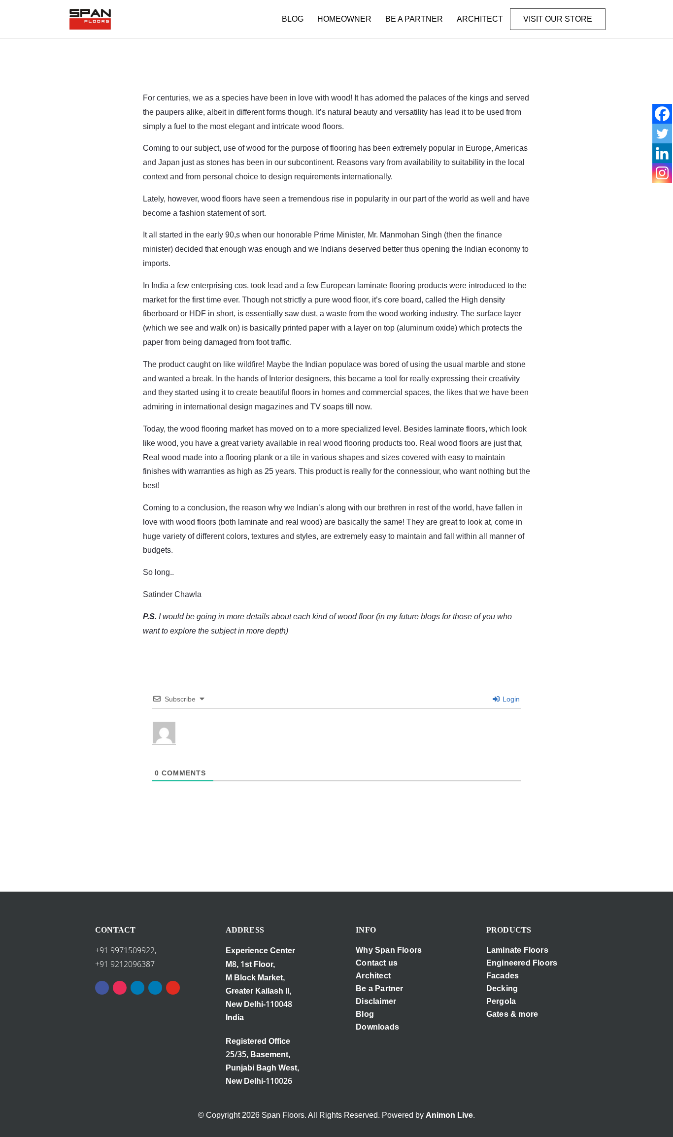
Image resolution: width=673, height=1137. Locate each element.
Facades (502, 975)
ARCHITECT (480, 19)
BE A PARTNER (414, 19)
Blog (365, 1014)
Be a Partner (379, 988)
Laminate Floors (517, 950)
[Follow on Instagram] (120, 988)
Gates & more (512, 1014)
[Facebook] (662, 114)
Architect (373, 975)
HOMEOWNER (344, 19)
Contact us (377, 963)
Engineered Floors (521, 963)
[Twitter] (662, 133)
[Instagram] (662, 173)
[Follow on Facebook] (102, 988)
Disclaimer (376, 1001)
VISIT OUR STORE (557, 19)
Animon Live (449, 1115)
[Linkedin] (662, 153)
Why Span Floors (389, 950)
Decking (502, 988)
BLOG (292, 19)
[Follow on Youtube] (173, 988)
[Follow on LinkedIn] (137, 988)
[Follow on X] (155, 988)
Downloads (377, 1027)
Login (510, 699)
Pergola (501, 1001)
